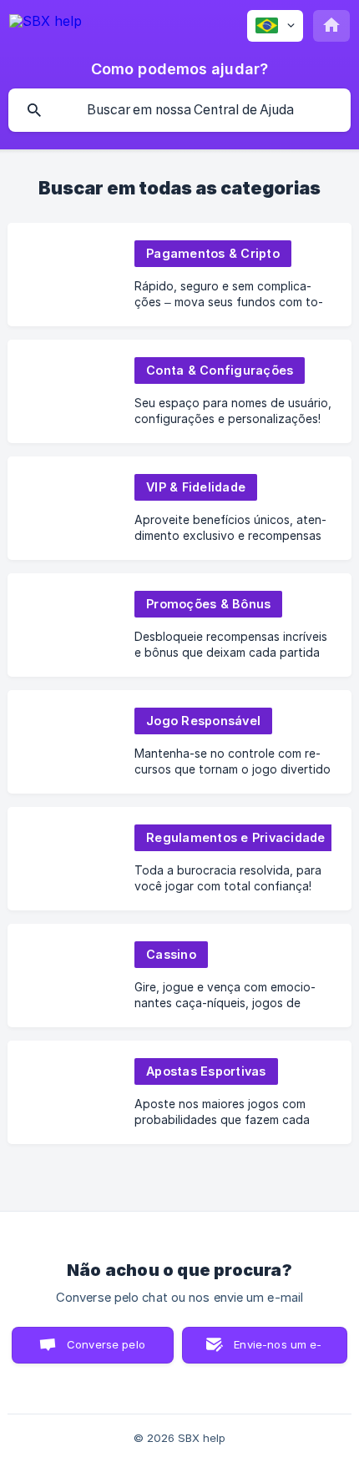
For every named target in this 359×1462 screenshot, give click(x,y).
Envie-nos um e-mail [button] (277, 1351)
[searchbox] (179, 110)
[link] (179, 274)
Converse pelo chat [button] (106, 1351)
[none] (45, 24)
